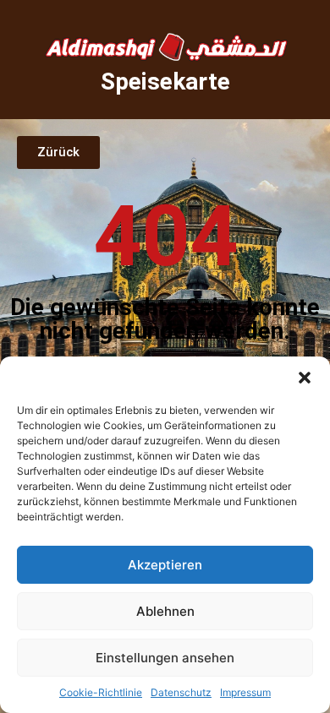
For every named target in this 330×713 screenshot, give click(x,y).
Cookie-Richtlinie (100, 692)
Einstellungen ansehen (165, 658)
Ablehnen (165, 611)
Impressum (245, 692)
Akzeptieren (165, 565)
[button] (304, 377)
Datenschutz (181, 692)
